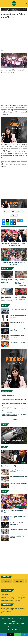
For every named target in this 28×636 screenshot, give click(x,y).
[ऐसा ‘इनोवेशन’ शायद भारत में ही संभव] (5, 324)
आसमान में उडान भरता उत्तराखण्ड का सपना (18, 309)
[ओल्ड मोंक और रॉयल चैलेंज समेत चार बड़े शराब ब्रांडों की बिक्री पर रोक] (5, 318)
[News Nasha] (14, 3)
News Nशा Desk (6, 50)
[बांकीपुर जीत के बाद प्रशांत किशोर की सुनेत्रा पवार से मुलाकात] (5, 337)
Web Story (19, 626)
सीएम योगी (14, 215)
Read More (17, 600)
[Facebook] (3, 220)
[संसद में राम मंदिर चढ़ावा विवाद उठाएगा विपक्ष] (5, 479)
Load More (14, 419)
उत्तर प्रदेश (21, 212)
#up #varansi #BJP (10, 212)
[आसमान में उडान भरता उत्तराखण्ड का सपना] (5, 311)
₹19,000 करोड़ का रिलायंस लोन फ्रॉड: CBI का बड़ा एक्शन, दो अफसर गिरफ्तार (7, 281)
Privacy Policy (12, 623)
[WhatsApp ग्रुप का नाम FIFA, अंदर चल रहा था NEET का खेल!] (5, 331)
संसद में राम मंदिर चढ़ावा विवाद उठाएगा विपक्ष (18, 476)
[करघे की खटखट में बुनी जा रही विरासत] (5, 344)
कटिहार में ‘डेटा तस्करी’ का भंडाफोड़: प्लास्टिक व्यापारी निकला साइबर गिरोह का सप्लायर (7, 297)
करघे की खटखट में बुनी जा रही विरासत (17, 342)
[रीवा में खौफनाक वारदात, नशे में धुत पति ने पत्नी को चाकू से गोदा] (21, 291)
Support (8, 626)
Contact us (13, 626)
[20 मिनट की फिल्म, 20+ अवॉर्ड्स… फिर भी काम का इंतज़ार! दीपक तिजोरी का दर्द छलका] (5, 531)
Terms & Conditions (20, 623)
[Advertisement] (14, 34)
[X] (7, 220)
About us (6, 623)
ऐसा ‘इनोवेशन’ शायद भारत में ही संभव (17, 322)
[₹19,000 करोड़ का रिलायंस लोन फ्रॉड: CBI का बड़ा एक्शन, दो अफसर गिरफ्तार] (7, 274)
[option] (14, 435)
